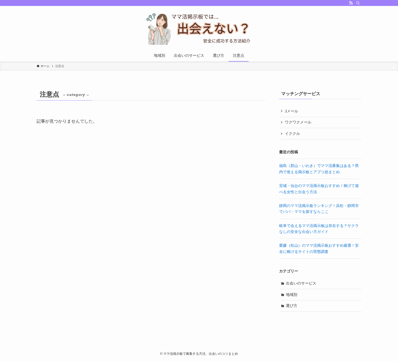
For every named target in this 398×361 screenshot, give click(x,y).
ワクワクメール (298, 122)
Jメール (291, 111)
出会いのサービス (301, 283)
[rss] (350, 3)
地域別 (291, 294)
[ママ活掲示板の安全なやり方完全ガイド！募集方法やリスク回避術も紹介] (199, 28)
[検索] (357, 3)
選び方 (291, 305)
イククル (292, 133)
